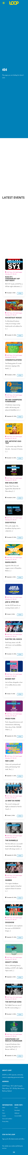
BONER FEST (10, 679)
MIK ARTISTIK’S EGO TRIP (13, 442)
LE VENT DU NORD (12, 800)
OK (14, 1152)
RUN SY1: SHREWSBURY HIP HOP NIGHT (12, 279)
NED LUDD (9, 761)
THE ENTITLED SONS (13, 1002)
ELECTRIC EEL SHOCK (13, 639)
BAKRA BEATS (10, 562)
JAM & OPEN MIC (12, 602)
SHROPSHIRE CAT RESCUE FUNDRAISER (13, 1040)
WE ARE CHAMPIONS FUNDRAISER (13, 401)
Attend (20, 293)
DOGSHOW (9, 922)
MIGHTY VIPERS (11, 962)
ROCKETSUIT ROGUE (13, 317)
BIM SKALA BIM (11, 483)
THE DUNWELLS (11, 840)
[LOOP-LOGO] (14, 2)
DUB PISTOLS (10, 522)
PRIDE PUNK (10, 718)
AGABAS (8, 880)
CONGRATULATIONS (13, 360)
